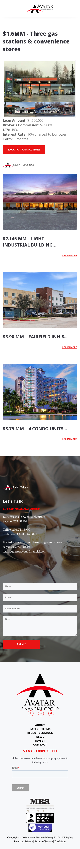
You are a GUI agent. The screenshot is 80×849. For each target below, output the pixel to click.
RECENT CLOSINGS (40, 733)
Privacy (29, 841)
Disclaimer (60, 841)
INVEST (40, 740)
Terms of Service (44, 841)
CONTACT (40, 744)
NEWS (40, 736)
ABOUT (40, 725)
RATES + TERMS (40, 729)
